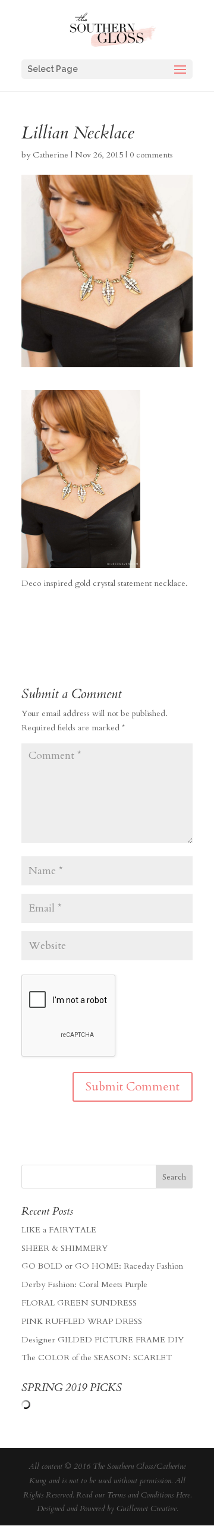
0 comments (151, 154)
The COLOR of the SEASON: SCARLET (96, 1357)
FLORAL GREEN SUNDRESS (79, 1303)
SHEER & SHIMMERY (64, 1248)
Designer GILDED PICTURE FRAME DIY (102, 1339)
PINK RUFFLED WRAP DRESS (81, 1321)
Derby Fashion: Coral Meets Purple (84, 1284)
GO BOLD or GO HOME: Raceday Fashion (102, 1266)
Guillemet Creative (147, 1508)
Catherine (50, 154)
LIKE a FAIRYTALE (58, 1229)
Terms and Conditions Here (148, 1495)
